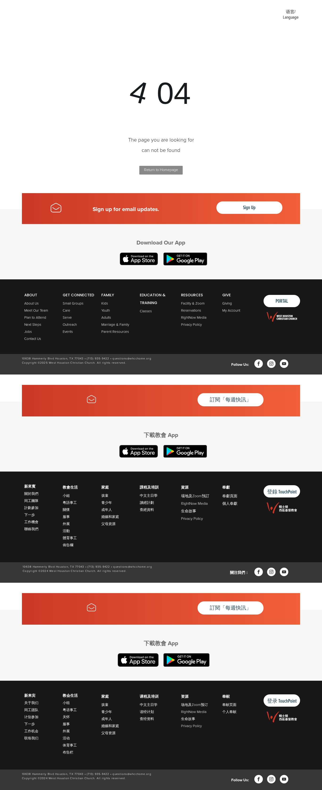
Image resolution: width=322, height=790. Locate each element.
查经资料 (147, 718)
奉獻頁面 (229, 495)
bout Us (33, 303)
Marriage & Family (115, 324)
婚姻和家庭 (110, 516)
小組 (66, 495)
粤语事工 (70, 709)
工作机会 (31, 731)
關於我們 (31, 493)
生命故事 (188, 510)
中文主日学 (148, 704)
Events (68, 331)
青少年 (106, 502)
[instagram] (271, 364)
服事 (66, 516)
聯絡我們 (31, 528)
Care (66, 310)
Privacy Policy (191, 324)
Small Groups (73, 303)
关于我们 (31, 702)
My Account (231, 310)
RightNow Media (193, 317)
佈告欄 (68, 544)
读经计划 (147, 711)
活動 (66, 530)
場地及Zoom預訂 (195, 495)
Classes (146, 311)
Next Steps (32, 324)
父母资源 (108, 732)
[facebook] (258, 364)
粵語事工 (70, 502)
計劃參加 (31, 507)
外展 (66, 523)
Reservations (191, 310)
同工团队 (31, 709)
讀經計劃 (147, 502)
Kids (104, 303)
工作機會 (31, 521)
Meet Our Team (36, 310)
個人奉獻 (229, 503)
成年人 (106, 509)
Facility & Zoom (193, 303)
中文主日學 (148, 495)
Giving (227, 303)
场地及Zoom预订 (194, 704)
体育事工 (70, 745)
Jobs (28, 331)
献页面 (231, 704)
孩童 (104, 495)
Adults (106, 317)
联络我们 (31, 738)
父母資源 (108, 523)
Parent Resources (115, 331)
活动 (66, 738)
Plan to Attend (35, 317)
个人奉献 (229, 711)
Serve (67, 317)
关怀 (66, 716)
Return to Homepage (161, 169)
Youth (105, 310)
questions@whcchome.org (131, 358)
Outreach (70, 324)
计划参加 (31, 716)
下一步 (29, 514)
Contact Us (32, 338)
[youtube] (284, 364)
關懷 (66, 509)
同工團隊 (31, 500)
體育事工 (70, 537)
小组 (66, 702)
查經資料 (147, 509)
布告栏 (68, 752)
